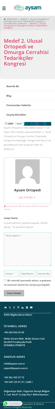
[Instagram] (27, 307)
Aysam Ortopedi (12, 206)
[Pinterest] (18, 307)
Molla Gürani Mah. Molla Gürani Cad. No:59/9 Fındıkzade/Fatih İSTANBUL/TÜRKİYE (24, 342)
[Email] (5, 307)
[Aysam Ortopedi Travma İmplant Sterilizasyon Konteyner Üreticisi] (27, 7)
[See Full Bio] (35, 197)
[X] (10, 307)
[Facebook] (14, 307)
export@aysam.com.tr (16, 368)
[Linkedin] (23, 307)
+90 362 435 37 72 (14, 377)
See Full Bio (25, 197)
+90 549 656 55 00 (14, 332)
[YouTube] (31, 307)
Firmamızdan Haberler (29, 206)
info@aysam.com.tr (14, 363)
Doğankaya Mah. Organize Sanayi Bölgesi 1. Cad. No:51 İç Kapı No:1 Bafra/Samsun (27, 393)
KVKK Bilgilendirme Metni (18, 314)
